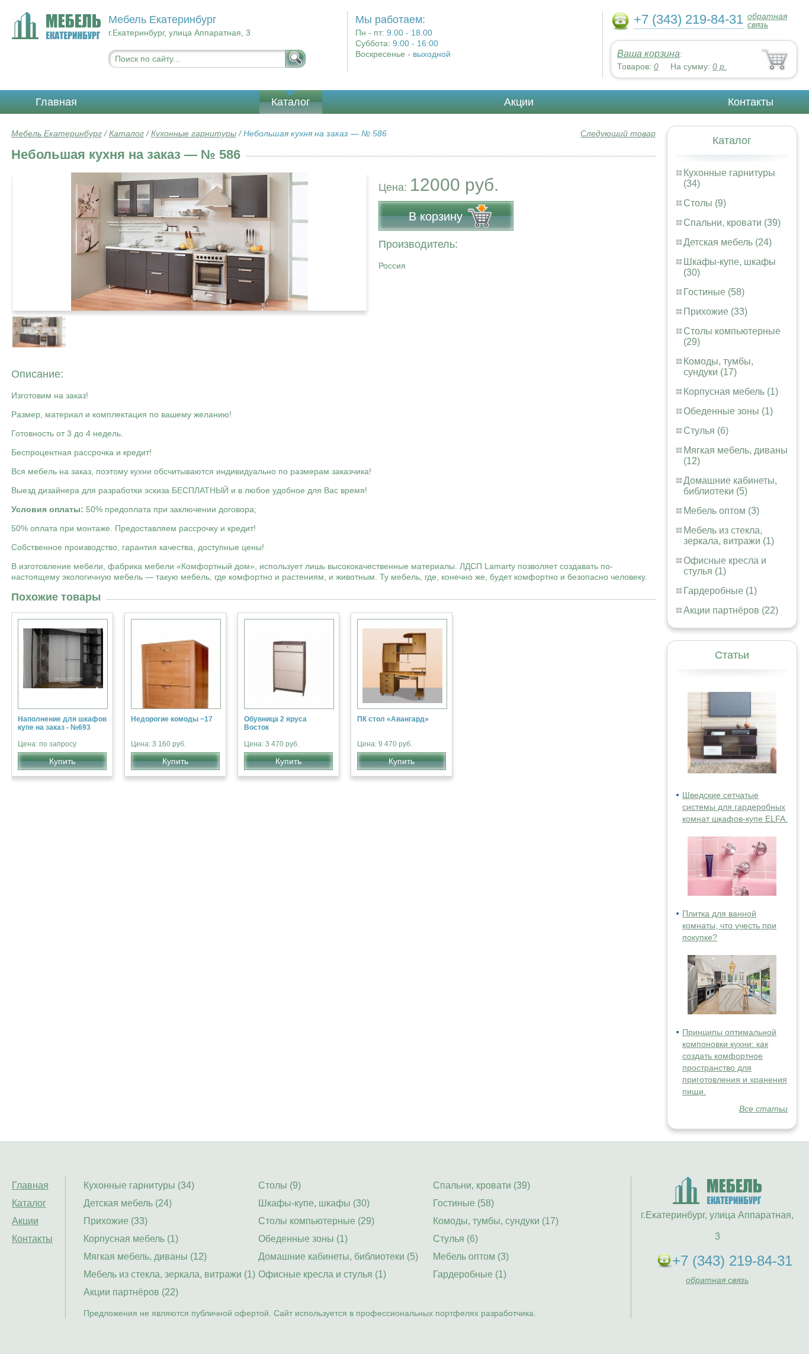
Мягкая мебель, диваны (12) (145, 1256)
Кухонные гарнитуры (193, 133)
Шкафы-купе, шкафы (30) (314, 1203)
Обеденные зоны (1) (728, 411)
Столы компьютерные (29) (316, 1221)
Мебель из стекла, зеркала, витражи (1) (728, 535)
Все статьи (763, 1108)
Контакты (750, 102)
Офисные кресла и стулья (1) (724, 565)
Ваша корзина (648, 54)
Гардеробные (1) (720, 591)
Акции (519, 102)
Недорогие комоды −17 (172, 719)
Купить (62, 761)
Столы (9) (704, 203)
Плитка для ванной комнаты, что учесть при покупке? (729, 925)
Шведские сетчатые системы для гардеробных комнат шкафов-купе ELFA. (735, 806)
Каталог (290, 102)
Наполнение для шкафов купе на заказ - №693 (62, 723)
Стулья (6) (705, 431)
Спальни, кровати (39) (732, 223)
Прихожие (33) (715, 311)
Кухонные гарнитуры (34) (139, 1185)
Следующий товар (618, 133)
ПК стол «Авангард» (393, 719)
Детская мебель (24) (727, 242)
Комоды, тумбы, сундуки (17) (718, 366)
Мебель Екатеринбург (56, 133)
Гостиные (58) (713, 292)
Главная (56, 102)
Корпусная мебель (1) (730, 392)
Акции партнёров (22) (730, 610)
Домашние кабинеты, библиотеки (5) (730, 485)
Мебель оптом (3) (721, 511)
